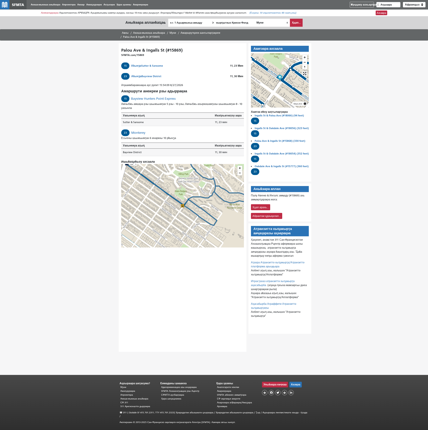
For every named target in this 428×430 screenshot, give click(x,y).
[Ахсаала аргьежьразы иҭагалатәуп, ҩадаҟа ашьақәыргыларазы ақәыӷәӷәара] (304, 67)
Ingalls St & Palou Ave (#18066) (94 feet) (279, 115)
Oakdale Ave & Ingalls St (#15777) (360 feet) (282, 166)
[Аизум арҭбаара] (304, 57)
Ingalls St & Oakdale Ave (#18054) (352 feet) (282, 153)
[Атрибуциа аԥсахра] (305, 104)
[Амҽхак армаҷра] (304, 62)
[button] (414, 4)
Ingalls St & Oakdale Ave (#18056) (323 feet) (282, 128)
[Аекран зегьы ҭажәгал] (304, 73)
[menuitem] (45, 5)
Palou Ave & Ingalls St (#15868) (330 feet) (280, 140)
